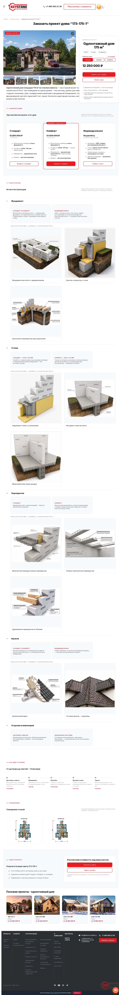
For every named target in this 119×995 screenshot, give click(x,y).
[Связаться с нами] (116, 990)
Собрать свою (97, 164)
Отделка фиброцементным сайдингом (31, 972)
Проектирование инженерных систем (31, 941)
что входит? (111, 56)
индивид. (110, 60)
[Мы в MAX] (63, 985)
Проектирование (45, 939)
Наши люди (57, 966)
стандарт (88, 60)
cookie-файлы (54, 992)
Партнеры (57, 947)
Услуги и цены (31, 934)
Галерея (16, 934)
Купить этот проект (99, 74)
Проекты (6, 934)
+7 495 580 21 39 (54, 6)
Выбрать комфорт (61, 164)
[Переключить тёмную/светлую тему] (100, 6)
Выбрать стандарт (24, 164)
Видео (15, 939)
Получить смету (89, 865)
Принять (77, 993)
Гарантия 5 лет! (30, 947)
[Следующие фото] (75, 80)
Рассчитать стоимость (80, 7)
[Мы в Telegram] (67, 985)
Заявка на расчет (31, 956)
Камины (42, 968)
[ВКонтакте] (55, 985)
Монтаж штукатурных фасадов (44, 956)
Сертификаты (58, 962)
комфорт (99, 60)
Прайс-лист (29, 966)
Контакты (69, 934)
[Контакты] (109, 985)
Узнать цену (99, 80)
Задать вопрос (89, 870)
